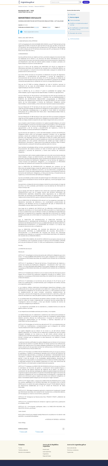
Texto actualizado (75, 20)
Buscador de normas (76, 33)
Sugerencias (70, 452)
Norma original (74, 17)
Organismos (46, 453)
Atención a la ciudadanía (24, 452)
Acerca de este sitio (71, 448)
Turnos (20, 448)
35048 (48, 27)
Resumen (73, 14)
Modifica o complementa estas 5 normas (79, 24)
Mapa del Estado (47, 456)
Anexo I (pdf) (23, 431)
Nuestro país (46, 449)
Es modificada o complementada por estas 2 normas (79, 28)
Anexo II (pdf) (39, 431)
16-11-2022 (36, 27)
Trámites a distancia (23, 450)
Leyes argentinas (47, 451)
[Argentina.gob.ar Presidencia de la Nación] (26, 2)
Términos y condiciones (72, 450)
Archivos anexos (23, 428)
